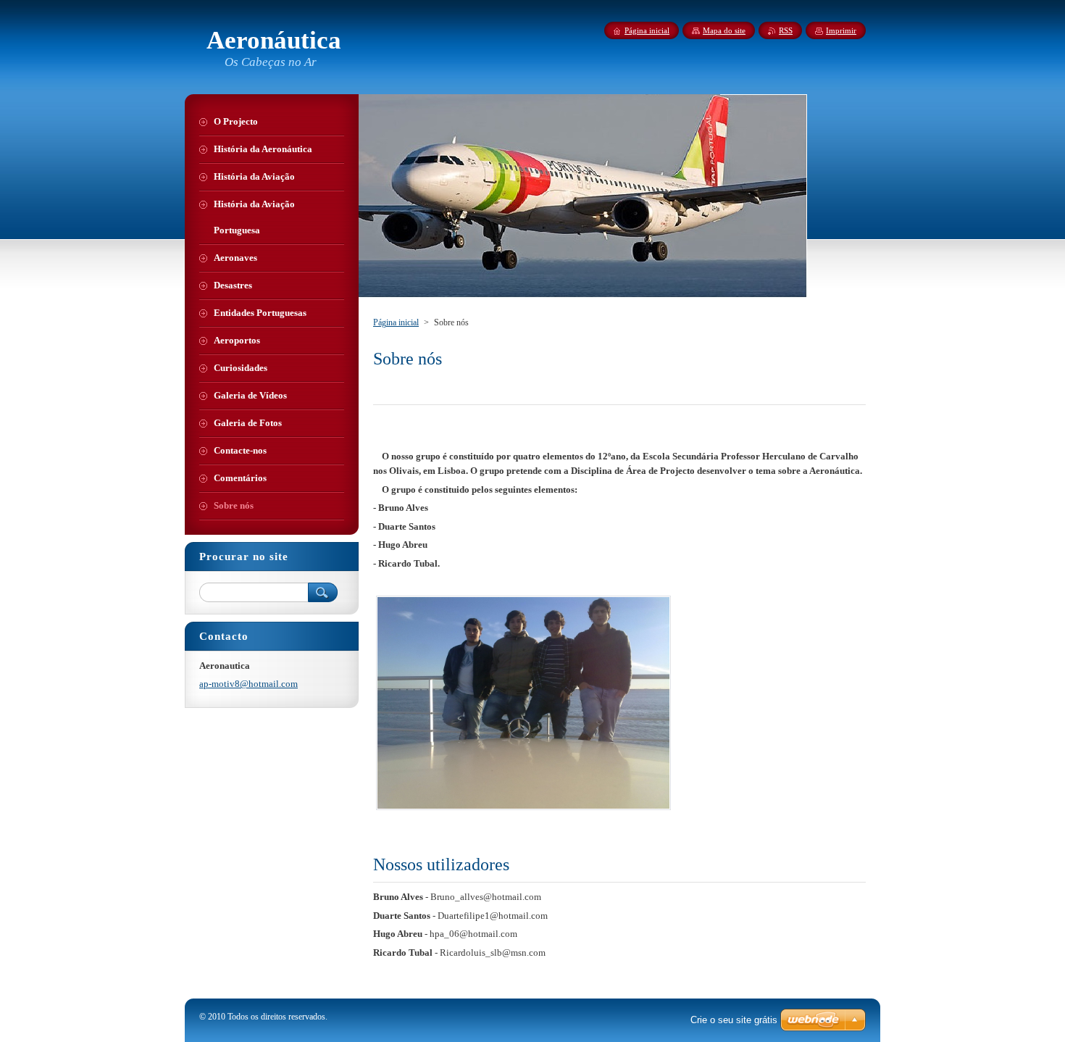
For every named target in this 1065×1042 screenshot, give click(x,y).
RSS (786, 30)
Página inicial (396, 322)
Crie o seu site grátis (733, 1019)
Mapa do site (724, 30)
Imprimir (841, 30)
